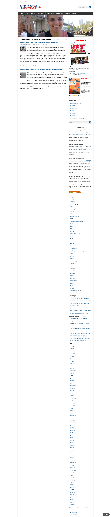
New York (71, 260)
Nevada (71, 258)
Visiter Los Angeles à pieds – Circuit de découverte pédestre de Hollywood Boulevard (41, 69)
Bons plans (23, 65)
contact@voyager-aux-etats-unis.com (78, 73)
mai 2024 (71, 376)
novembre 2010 (72, 492)
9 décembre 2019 (36, 44)
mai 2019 (71, 417)
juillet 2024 (72, 373)
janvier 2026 (72, 348)
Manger (71, 255)
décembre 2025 (72, 350)
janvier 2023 (72, 386)
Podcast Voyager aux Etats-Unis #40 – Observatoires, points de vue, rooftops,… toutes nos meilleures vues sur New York (80, 300)
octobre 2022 (72, 390)
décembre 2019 (72, 413)
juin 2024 (71, 375)
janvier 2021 (72, 402)
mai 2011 (71, 484)
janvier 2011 (72, 489)
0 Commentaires (44, 44)
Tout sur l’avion (72, 115)
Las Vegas (72, 243)
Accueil (26, 13)
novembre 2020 (72, 403)
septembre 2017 (73, 433)
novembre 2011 (72, 479)
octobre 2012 (72, 472)
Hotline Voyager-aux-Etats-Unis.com (81, 149)
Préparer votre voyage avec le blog (37, 13)
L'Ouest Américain (36, 65)
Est (70, 223)
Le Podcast (67, 13)
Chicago (71, 211)
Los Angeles (42, 65)
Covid (71, 218)
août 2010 (71, 497)
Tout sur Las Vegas (73, 108)
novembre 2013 (72, 467)
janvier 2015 (72, 459)
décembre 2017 (72, 430)
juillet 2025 (72, 356)
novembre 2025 (72, 351)
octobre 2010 (72, 494)
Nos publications (59, 13)
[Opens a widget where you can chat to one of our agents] (106, 514)
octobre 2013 (72, 469)
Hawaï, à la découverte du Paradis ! (76, 296)
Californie (27, 65)
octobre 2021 (72, 397)
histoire (71, 231)
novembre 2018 (72, 418)
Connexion (72, 509)
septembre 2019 (73, 415)
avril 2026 (71, 345)
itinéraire (71, 240)
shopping (71, 281)
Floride (71, 224)
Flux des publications (74, 510)
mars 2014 (72, 465)
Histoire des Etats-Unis (74, 233)
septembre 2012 (73, 474)
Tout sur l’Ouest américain (74, 111)
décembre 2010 (72, 490)
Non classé (72, 263)
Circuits (30, 65)
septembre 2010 (73, 495)
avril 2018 (71, 425)
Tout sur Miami (72, 110)
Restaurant (72, 276)
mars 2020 (72, 412)
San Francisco (72, 280)
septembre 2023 (73, 385)
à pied (71, 199)
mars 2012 (72, 477)
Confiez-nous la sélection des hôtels (80, 134)
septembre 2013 (73, 470)
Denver (71, 219)
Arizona (71, 203)
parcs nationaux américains (75, 266)
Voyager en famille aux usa (75, 290)
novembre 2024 (72, 366)
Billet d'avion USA (73, 204)
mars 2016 (72, 447)
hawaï (71, 228)
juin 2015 (71, 452)
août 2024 (71, 371)
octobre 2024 (72, 368)
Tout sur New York (73, 106)
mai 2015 (71, 454)
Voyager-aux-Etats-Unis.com (26, 44)
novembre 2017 (72, 432)
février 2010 (72, 502)
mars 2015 (72, 455)
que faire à (72, 273)
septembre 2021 (73, 398)
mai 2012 (71, 475)
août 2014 (71, 464)
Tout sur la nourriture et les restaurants (77, 118)
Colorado (71, 214)
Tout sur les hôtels (73, 113)
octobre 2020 (72, 405)
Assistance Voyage (50, 13)
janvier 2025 (72, 363)
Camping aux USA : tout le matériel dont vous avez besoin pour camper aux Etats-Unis (80, 320)
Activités (71, 201)
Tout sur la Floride (73, 105)
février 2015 (72, 457)
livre (70, 246)
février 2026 (72, 346)
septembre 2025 (73, 355)
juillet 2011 (72, 482)
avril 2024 (71, 378)
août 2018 (71, 423)
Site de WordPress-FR (74, 514)
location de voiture (73, 248)
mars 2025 (72, 360)
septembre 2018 (73, 422)
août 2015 (71, 450)
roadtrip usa (72, 278)
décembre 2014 (72, 460)
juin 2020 (71, 408)
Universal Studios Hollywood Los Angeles (78, 251)
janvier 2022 (72, 395)
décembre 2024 (72, 365)
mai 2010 (71, 499)
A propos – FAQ (75, 13)
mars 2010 (72, 500)
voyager (71, 288)
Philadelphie (72, 268)
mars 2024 (72, 380)
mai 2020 (71, 410)
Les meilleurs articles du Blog (75, 103)
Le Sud (71, 245)
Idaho (71, 238)
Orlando (71, 265)
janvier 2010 (72, 504)
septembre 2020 (73, 407)
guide (71, 226)
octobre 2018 (72, 420)
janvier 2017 (72, 440)
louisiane (71, 253)
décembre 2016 (72, 442)
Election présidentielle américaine (76, 221)
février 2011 (72, 487)
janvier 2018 (72, 428)
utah (70, 285)
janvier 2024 (72, 383)
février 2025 (72, 361)
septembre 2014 (73, 462)
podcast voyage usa (73, 271)
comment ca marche (73, 216)
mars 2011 (72, 485)
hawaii (71, 229)
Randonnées (72, 275)
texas (71, 283)
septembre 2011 (73, 480)
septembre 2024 (73, 370)
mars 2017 (72, 437)
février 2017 (72, 438)
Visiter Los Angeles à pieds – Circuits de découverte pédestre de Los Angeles (39, 42)
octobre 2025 (72, 353)
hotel (70, 236)
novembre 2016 (72, 443)
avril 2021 (71, 400)
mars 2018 (72, 427)
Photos (71, 270)
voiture (71, 286)
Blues (71, 206)
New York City (72, 261)
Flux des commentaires (74, 512)
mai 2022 (71, 393)
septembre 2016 (73, 445)
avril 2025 (71, 358)
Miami (71, 256)
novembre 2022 (72, 388)
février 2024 (72, 381)
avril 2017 (71, 435)
